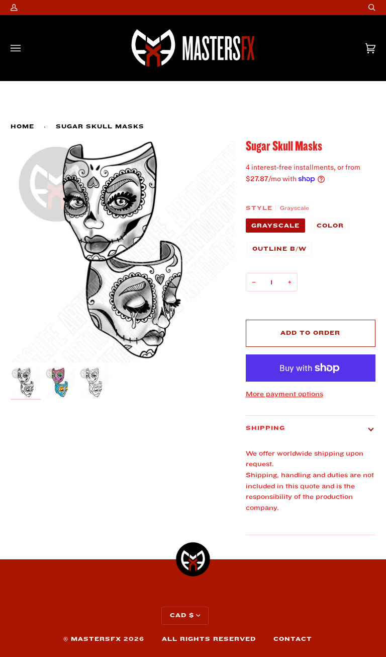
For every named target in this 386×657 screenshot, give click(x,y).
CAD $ (182, 615)
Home (22, 126)
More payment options (284, 394)
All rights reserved (209, 639)
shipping (265, 428)
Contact (292, 639)
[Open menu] (26, 48)
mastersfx (96, 639)
